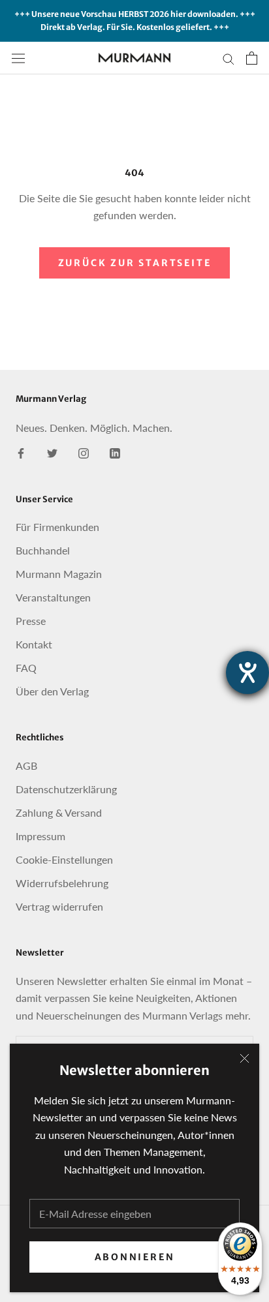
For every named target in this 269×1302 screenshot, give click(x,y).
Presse (31, 620)
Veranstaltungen (53, 597)
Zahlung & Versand (59, 812)
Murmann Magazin (59, 574)
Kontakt (34, 644)
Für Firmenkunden (57, 527)
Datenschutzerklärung (66, 789)
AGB (26, 765)
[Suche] (228, 57)
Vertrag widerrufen (59, 906)
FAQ (26, 667)
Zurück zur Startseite (135, 263)
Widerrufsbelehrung (62, 883)
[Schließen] (244, 1058)
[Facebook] (21, 452)
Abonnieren (135, 1257)
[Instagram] (83, 452)
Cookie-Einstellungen (64, 859)
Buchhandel (43, 550)
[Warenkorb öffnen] (251, 58)
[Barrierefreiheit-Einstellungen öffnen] (247, 672)
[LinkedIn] (115, 452)
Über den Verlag (52, 691)
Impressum (40, 836)
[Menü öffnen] (18, 57)
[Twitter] (52, 452)
